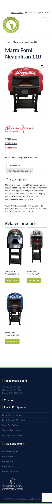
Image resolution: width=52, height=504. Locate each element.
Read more (12, 280)
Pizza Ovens (7, 466)
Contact (9, 400)
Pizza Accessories (10, 471)
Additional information (20, 171)
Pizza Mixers (7, 456)
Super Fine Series (10, 425)
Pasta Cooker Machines (13, 415)
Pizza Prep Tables (10, 451)
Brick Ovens (31, 157)
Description (14, 165)
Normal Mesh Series (11, 430)
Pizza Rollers (7, 461)
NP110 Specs (11, 139)
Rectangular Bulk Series (13, 435)
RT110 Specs (11, 143)
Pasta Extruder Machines (13, 420)
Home (7, 42)
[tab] (14, 165)
